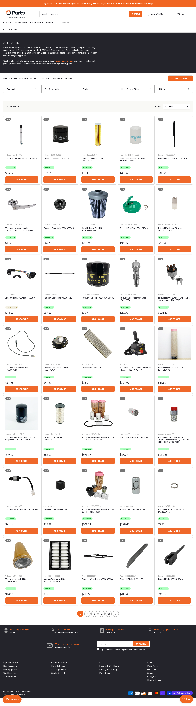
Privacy (22, 694)
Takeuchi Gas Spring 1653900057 (173, 158)
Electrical (11, 89)
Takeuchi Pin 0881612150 (131, 579)
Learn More (110, 632)
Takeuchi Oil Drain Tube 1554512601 (21, 158)
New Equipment (10, 669)
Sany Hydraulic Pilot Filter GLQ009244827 (93, 229)
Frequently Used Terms (109, 666)
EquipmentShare (10, 662)
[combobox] (90, 14)
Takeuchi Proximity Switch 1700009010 (16, 368)
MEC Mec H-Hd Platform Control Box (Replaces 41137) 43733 (136, 368)
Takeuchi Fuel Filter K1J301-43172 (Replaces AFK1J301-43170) (20, 438)
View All (13, 632)
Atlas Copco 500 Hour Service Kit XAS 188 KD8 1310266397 (98, 438)
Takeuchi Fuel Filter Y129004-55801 (98, 297)
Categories (35, 22)
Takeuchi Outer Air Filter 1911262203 (53, 438)
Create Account (58, 673)
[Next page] (116, 614)
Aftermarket (21, 22)
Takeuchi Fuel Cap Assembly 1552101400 (55, 368)
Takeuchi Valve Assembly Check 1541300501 (133, 298)
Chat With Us (157, 14)
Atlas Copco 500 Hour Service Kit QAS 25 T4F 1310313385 (98, 510)
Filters (162, 89)
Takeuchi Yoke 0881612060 (170, 579)
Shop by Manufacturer (64, 61)
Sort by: (158, 106)
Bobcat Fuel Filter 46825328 (132, 509)
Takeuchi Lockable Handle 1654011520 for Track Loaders (19, 229)
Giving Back (152, 676)
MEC (121, 364)
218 (108, 613)
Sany (83, 224)
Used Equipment (10, 673)
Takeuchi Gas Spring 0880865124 (58, 297)
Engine (86, 89)
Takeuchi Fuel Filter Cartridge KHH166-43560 (132, 159)
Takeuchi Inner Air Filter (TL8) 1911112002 (170, 368)
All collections (179, 78)
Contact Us (51, 22)
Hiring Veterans (154, 680)
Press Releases (154, 666)
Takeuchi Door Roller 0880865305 (58, 228)
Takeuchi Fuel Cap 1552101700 (134, 228)
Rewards (65, 22)
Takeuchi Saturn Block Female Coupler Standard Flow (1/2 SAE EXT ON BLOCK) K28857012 (173, 439)
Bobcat (122, 506)
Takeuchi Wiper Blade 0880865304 (97, 579)
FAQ (101, 662)
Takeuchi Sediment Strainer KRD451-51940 (170, 229)
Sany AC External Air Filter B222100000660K (54, 580)
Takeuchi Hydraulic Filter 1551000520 (16, 580)
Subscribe (141, 643)
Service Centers (10, 676)
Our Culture (152, 669)
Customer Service (59, 662)
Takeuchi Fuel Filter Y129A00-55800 (136, 437)
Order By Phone (58, 666)
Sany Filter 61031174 (91, 367)
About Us (157, 632)
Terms (5, 694)
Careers (150, 673)
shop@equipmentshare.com (69, 632)
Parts (6, 22)
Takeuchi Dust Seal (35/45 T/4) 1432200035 (171, 510)
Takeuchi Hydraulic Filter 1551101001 (92, 159)
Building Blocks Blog (108, 669)
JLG (6, 294)
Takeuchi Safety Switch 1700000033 (21, 509)
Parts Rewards (105, 673)
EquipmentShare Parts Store (20, 691)
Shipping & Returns (59, 669)
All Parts (14, 29)
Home (5, 29)
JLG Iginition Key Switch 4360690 (20, 297)
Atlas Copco (86, 434)
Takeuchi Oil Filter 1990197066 (57, 158)
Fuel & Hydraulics (52, 89)
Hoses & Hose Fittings (130, 89)
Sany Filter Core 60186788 (55, 509)
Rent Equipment (10, 666)
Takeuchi (8, 155)
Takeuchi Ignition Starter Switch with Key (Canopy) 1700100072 (174, 298)
